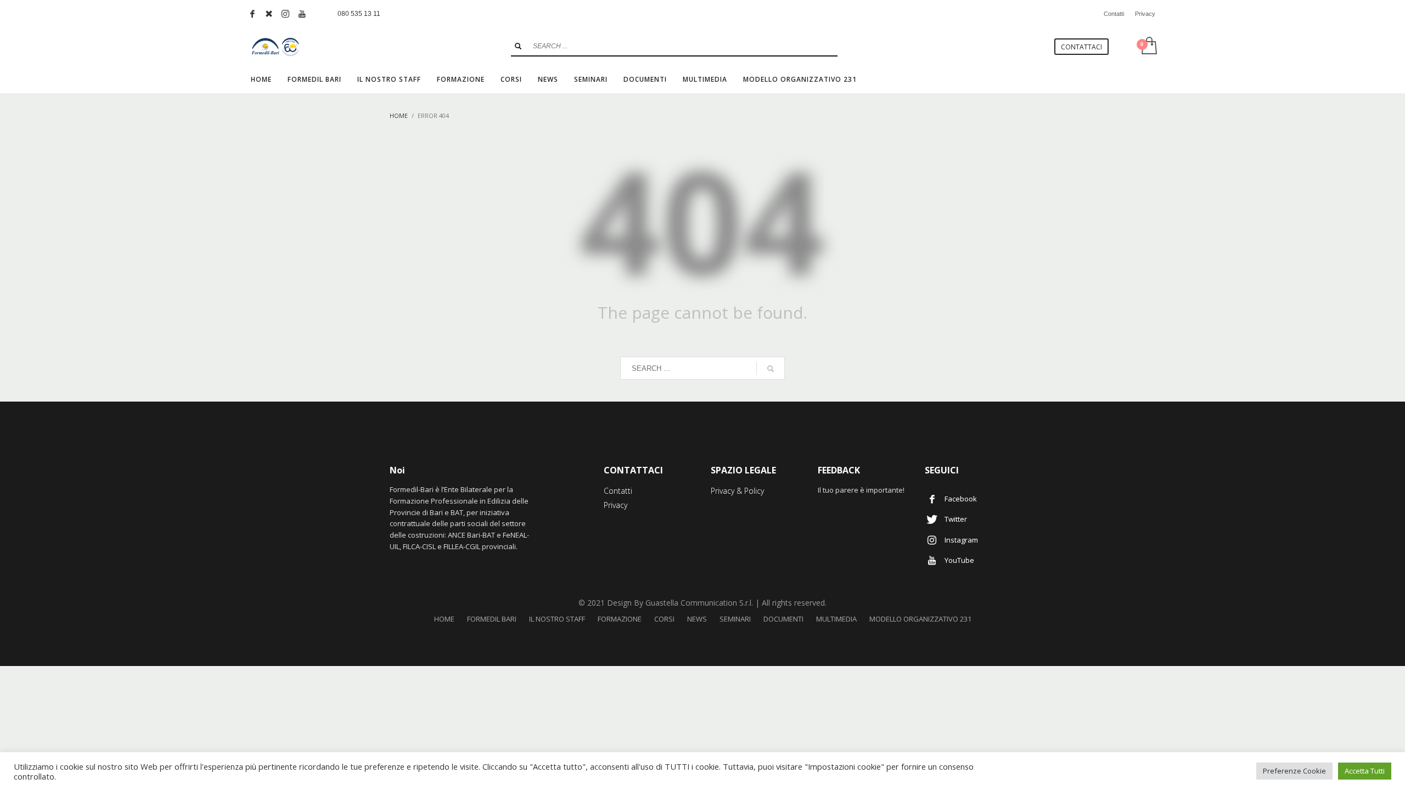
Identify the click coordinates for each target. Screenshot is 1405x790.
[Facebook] (252, 13)
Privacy (1145, 13)
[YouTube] (302, 13)
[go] (518, 46)
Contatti (1114, 13)
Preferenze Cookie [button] (1294, 771)
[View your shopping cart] (1148, 47)
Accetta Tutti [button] (1365, 771)
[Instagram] (285, 13)
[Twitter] (269, 13)
